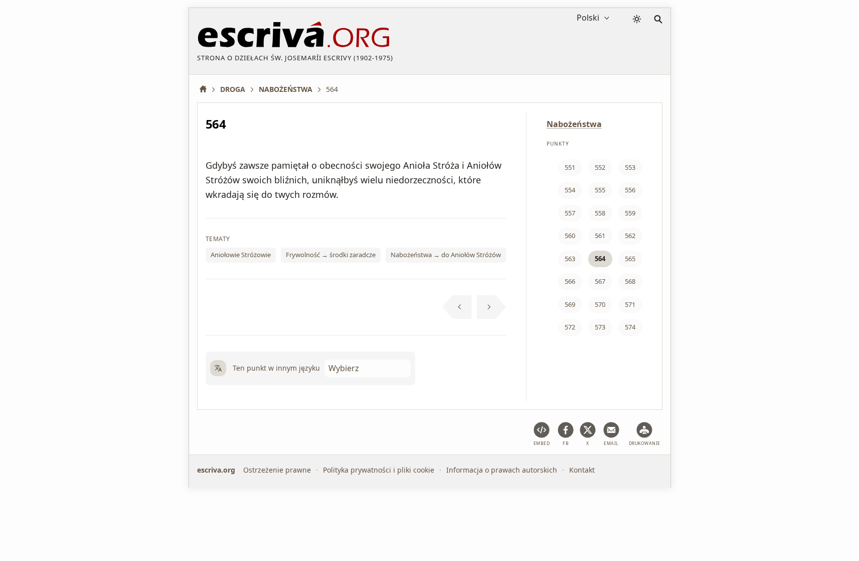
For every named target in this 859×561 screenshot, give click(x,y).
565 (630, 258)
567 (600, 281)
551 (570, 167)
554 (570, 189)
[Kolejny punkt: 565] (491, 307)
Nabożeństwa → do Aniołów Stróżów (446, 254)
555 (600, 189)
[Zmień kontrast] (637, 19)
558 (600, 212)
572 (570, 326)
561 (600, 235)
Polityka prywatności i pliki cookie (378, 470)
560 (570, 235)
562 (630, 235)
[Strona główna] (206, 89)
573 (600, 326)
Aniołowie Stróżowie (241, 254)
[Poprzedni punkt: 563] (457, 307)
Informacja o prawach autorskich (501, 470)
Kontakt (582, 470)
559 (630, 212)
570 (600, 304)
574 (630, 326)
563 (570, 258)
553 (630, 167)
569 (570, 304)
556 (630, 189)
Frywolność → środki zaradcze (331, 254)
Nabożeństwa (574, 124)
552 (600, 167)
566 (570, 281)
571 (630, 304)
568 (630, 281)
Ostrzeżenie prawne (277, 470)
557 (570, 212)
